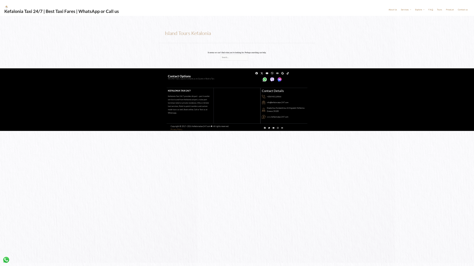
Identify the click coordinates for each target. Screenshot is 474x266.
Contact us (463, 9)
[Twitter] (450, 2)
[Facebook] (446, 2)
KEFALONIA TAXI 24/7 (179, 90)
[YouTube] (461, 2)
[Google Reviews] (468, 2)
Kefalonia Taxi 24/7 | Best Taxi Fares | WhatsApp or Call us (61, 11)
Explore (418, 9)
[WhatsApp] (457, 2)
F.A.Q (430, 9)
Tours (439, 9)
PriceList (450, 9)
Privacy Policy (176, 129)
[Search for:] (234, 57)
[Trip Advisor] (465, 2)
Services (405, 9)
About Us (393, 9)
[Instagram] (454, 2)
